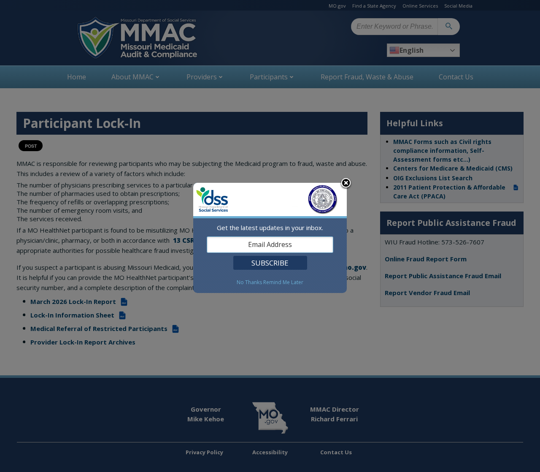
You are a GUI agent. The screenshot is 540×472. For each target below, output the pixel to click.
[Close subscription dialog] (346, 183)
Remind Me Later (283, 282)
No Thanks (249, 282)
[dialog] (270, 238)
